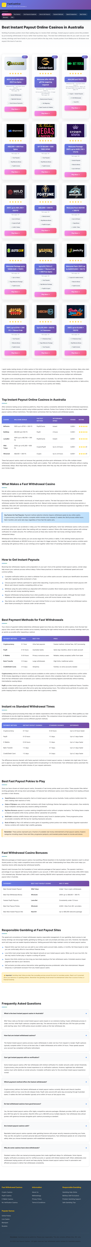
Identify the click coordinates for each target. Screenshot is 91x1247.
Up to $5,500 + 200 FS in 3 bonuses (45, 329)
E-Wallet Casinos (7, 1199)
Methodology (36, 1195)
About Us (35, 1192)
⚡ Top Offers (6, 14)
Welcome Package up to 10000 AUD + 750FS (15, 267)
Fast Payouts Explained (30, 14)
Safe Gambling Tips (69, 1202)
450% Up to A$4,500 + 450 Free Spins (15, 80)
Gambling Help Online (69, 1192)
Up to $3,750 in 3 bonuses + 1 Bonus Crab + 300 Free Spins (45, 269)
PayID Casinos (6, 1195)
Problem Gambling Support (71, 1199)
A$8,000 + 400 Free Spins (15, 148)
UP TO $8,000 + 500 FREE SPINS (45, 148)
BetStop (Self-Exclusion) (70, 1195)
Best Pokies (83, 14)
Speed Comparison (71, 14)
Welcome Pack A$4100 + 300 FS (75, 209)
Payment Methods (58, 14)
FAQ (12, 17)
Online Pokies (6, 1216)
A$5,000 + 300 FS (45, 208)
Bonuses (5, 17)
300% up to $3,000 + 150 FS (75, 329)
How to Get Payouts (44, 14)
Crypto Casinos (7, 1192)
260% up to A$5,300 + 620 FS (15, 209)
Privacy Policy (37, 1199)
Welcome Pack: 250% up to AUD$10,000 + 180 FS (75, 267)
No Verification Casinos (10, 1202)
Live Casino (6, 1219)
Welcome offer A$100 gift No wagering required (45, 82)
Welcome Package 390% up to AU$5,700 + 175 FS (75, 149)
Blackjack (5, 1222)
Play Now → (15, 109)
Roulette (4, 1226)
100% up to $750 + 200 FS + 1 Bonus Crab (15, 329)
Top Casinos (17, 14)
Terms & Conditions (38, 1202)
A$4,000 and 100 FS (75, 79)
